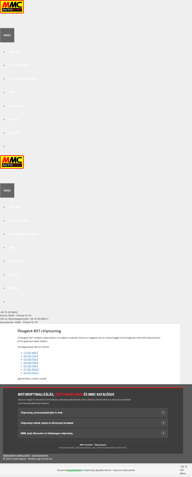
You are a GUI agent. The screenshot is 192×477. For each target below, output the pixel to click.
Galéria (14, 132)
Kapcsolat (16, 105)
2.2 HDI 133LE (31, 366)
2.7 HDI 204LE (31, 369)
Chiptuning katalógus (23, 78)
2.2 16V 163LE (31, 352)
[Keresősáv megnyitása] (3, 21)
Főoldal (14, 51)
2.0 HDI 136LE (31, 362)
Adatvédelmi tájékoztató (16, 455)
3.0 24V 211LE (31, 355)
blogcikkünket (74, 470)
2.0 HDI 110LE (31, 359)
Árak (12, 92)
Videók (13, 119)
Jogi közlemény (40, 455)
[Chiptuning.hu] (12, 12)
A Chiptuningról (19, 65)
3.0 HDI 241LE (31, 372)
